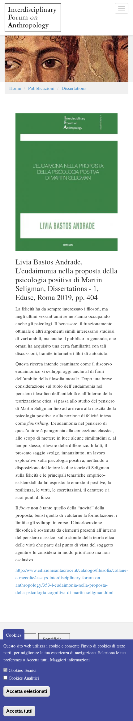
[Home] (30, 17)
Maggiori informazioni (70, 660)
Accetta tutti (19, 711)
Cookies (14, 635)
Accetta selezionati (26, 691)
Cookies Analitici (24, 678)
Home (15, 88)
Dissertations (74, 88)
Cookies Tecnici (22, 670)
